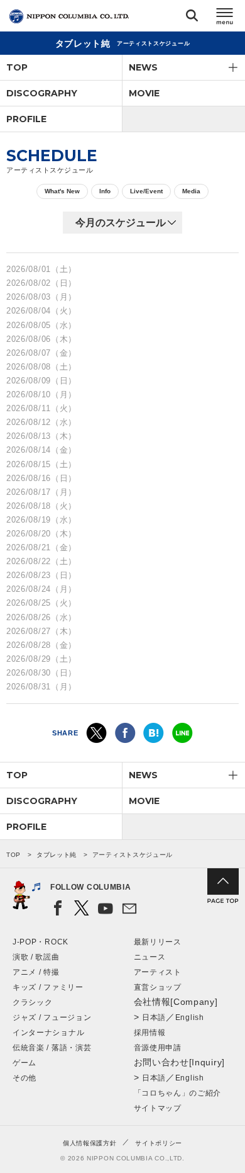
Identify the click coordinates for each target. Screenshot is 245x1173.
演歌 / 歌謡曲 (36, 957)
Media (191, 191)
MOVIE (144, 93)
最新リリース (158, 942)
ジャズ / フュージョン (52, 1017)
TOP (17, 67)
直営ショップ (158, 987)
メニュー (225, 17)
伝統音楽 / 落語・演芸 (52, 1047)
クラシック (33, 1002)
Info (105, 191)
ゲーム (24, 1062)
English (189, 1017)
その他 (24, 1078)
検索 (192, 17)
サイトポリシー (158, 1143)
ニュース (150, 957)
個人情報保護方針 (90, 1143)
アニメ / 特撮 (36, 972)
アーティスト (158, 972)
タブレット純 (56, 854)
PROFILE (26, 119)
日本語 (154, 1017)
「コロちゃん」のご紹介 (178, 1093)
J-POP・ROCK (40, 942)
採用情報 (150, 1032)
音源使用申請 (158, 1047)
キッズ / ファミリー (48, 987)
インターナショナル (48, 1032)
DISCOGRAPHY (41, 93)
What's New (62, 191)
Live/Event (146, 191)
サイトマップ (158, 1108)
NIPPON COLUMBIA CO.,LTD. (69, 16)
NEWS (143, 67)
